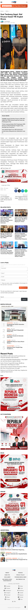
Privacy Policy (20, 575)
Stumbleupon (8, 590)
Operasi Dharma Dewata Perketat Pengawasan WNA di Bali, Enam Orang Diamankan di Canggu (14, 367)
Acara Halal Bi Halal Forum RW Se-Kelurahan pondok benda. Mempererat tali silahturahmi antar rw (13, 131)
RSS (15, 601)
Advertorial (10, 323)
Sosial (8, 328)
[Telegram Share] (22, 190)
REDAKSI (20, 572)
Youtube (21, 597)
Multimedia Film (20, 579)
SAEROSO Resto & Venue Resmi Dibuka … (15, 342)
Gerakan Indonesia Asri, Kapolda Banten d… (16, 554)
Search (2, 297)
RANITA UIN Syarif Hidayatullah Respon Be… (15, 330)
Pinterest (8, 588)
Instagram (8, 592)
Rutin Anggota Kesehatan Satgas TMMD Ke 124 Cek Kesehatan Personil (21, 197)
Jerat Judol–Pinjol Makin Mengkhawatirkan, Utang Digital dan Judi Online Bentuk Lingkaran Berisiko (14, 360)
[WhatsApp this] (25, 190)
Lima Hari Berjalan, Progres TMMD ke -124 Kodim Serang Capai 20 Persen (6, 198)
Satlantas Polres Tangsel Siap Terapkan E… (14, 348)
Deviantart (8, 595)
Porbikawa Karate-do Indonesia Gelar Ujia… (15, 336)
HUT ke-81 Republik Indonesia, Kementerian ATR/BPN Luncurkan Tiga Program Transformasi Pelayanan (21, 236)
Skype (8, 597)
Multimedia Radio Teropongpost (7, 580)
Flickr (21, 599)
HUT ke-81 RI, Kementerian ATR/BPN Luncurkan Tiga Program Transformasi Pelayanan (7, 251)
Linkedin (21, 592)
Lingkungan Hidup (5, 185)
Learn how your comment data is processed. (14, 291)
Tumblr (21, 588)
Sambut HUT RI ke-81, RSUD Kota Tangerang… (13, 549)
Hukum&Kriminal (11, 345)
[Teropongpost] (14, 2)
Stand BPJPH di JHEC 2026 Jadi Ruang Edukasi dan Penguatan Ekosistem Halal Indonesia (7, 220)
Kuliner (9, 340)
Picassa (8, 599)
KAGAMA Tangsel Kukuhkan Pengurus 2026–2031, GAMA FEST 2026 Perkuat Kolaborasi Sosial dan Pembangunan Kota (13, 120)
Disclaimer (7, 577)
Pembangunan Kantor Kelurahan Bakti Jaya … (15, 325)
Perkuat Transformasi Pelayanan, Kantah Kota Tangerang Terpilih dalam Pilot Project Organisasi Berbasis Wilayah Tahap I (21, 253)
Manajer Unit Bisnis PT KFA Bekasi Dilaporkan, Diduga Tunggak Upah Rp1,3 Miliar (6, 235)
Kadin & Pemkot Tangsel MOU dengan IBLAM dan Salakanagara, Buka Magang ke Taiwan (21, 219)
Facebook (8, 586)
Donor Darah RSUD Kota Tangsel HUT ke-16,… (16, 560)
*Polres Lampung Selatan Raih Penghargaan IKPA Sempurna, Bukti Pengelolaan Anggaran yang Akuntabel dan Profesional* (13, 125)
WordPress (21, 590)
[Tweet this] (19, 190)
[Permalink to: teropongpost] (2, 22)
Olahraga (9, 334)
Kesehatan (14, 558)
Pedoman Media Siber (20, 577)
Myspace (21, 595)
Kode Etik (7, 575)
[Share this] (15, 190)
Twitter (21, 586)
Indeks (7, 572)
